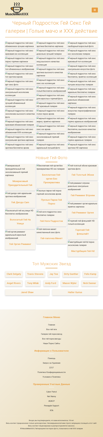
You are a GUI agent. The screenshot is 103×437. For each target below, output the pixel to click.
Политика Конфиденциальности (51, 372)
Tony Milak (33, 283)
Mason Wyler (70, 283)
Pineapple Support (51, 406)
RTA (51, 410)
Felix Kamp (90, 274)
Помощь (51, 358)
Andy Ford (50, 283)
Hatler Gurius (75, 292)
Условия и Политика (51, 377)
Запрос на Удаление (51, 363)
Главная (51, 325)
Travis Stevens (35, 274)
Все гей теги (51, 329)
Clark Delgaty (14, 274)
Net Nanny (51, 396)
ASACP (51, 401)
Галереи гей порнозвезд (51, 334)
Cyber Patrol (51, 392)
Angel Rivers (14, 283)
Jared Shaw (27, 292)
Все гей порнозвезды (51, 339)
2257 (51, 367)
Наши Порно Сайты (51, 343)
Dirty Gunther (71, 274)
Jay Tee (53, 274)
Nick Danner (89, 283)
